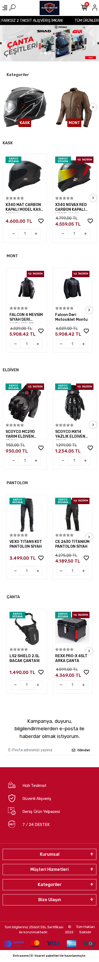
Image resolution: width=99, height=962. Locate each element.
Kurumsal (49, 854)
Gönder (83, 750)
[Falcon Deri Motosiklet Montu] (72, 288)
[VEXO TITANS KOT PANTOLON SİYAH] (27, 515)
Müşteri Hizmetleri (49, 869)
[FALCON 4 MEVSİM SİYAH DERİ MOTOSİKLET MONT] (27, 288)
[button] (5, 43)
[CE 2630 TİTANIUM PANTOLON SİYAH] (72, 515)
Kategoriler (50, 884)
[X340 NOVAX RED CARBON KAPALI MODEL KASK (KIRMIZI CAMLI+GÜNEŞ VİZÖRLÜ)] (74, 176)
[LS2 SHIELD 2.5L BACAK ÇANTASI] (27, 629)
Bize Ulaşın (49, 899)
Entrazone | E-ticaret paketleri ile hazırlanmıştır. (49, 955)
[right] (93, 107)
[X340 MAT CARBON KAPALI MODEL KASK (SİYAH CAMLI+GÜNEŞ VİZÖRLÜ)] (25, 176)
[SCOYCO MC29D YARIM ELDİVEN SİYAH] (25, 402)
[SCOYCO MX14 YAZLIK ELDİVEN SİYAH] (74, 402)
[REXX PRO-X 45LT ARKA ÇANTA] (72, 629)
